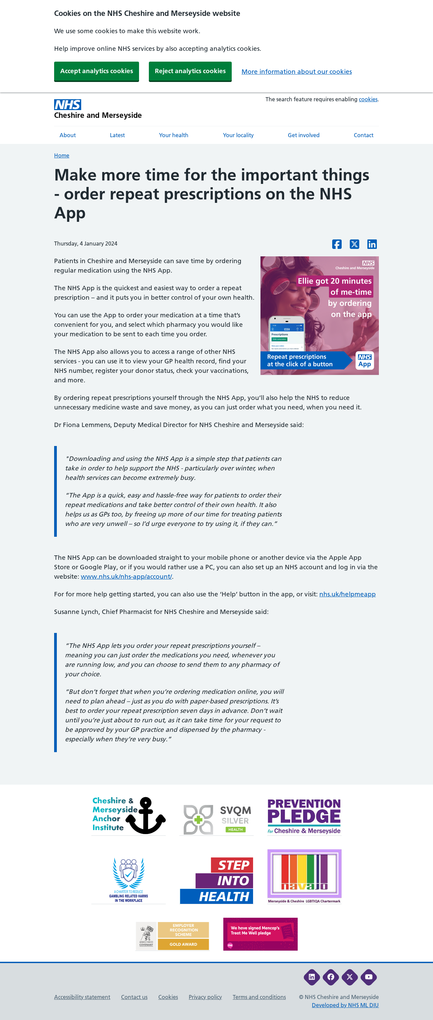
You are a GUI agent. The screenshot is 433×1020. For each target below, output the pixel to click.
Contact (363, 135)
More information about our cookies (297, 72)
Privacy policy (205, 997)
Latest (117, 135)
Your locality (238, 135)
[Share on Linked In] (372, 246)
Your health (173, 135)
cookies (368, 99)
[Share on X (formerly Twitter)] (354, 246)
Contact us (134, 997)
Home (61, 155)
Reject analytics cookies (190, 71)
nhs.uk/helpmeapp (347, 594)
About (68, 135)
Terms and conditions (259, 997)
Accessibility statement (82, 997)
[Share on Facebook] (337, 246)
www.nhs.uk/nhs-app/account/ (126, 576)
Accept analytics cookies (96, 71)
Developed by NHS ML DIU (345, 1005)
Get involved (304, 135)
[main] (216, 475)
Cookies (168, 997)
